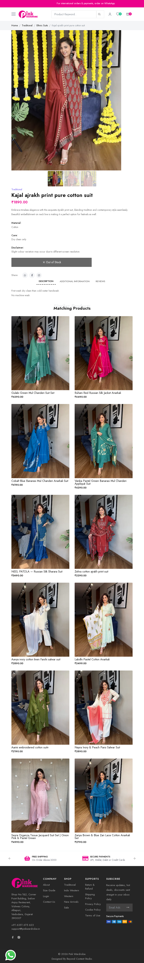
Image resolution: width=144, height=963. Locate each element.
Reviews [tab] (100, 281)
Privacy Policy (93, 904)
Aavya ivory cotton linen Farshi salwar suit (35, 659)
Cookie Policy (93, 910)
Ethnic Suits (42, 25)
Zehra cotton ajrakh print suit (91, 572)
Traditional (27, 25)
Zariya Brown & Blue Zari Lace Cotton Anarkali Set (102, 836)
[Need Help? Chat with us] (10, 955)
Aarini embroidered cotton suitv (29, 747)
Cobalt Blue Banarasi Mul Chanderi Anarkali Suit (39, 481)
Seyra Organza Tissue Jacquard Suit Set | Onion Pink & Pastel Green (40, 836)
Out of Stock (53, 262)
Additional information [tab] (75, 281)
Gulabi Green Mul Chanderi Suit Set (32, 393)
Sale (66, 908)
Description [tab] (46, 281)
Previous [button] (9, 858)
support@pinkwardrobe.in (25, 929)
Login (46, 896)
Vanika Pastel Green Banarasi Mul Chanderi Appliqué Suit (100, 482)
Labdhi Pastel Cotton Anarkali (92, 659)
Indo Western (71, 890)
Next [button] (134, 858)
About (46, 885)
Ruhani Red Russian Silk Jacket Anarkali (98, 393)
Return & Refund (89, 887)
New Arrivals (71, 902)
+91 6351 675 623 (22, 925)
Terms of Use (92, 915)
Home (14, 25)
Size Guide (49, 890)
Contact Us (49, 902)
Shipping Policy (90, 896)
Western (68, 896)
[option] (91, 858)
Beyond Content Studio (79, 959)
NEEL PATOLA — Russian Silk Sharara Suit (36, 572)
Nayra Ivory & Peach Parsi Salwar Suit (97, 747)
